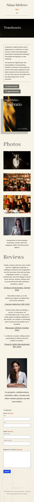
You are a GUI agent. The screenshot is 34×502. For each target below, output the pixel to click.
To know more (11, 86)
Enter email (6, 434)
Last (4, 422)
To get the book (12, 91)
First (4, 415)
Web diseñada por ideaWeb (19, 494)
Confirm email (7, 440)
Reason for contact (12, 449)
